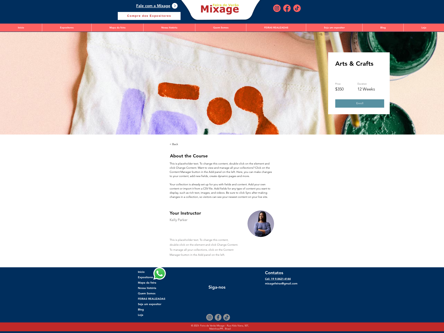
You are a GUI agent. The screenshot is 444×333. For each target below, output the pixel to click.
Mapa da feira (147, 282)
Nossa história (147, 288)
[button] (359, 103)
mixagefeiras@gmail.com (281, 283)
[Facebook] (218, 317)
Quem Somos (146, 293)
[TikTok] (226, 317)
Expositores (145, 277)
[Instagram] (209, 317)
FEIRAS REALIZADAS (150, 298)
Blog (141, 309)
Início (141, 272)
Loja (140, 315)
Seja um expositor (149, 304)
